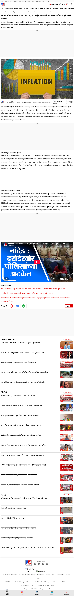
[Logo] (3, 4)
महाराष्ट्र (16, 8)
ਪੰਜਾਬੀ (29, 1)
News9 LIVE (40, 585)
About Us (14, 575)
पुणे (24, 8)
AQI (63, 4)
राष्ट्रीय (65, 8)
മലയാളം (38, 1)
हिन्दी (2, 1)
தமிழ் (33, 1)
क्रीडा (27, 8)
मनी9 (43, 1)
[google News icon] (17, 306)
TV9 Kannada (30, 582)
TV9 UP (33, 585)
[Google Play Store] (30, 570)
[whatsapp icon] (23, 306)
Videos (42, 8)
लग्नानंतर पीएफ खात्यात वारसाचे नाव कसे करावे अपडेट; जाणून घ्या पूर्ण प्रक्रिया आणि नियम (28, 293)
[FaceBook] (35, 564)
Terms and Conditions (63, 575)
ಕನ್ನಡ (11, 1)
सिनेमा (32, 8)
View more (67, 339)
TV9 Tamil (64, 582)
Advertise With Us (24, 575)
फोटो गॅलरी (49, 8)
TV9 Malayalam (24, 585)
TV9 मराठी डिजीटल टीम (11, 102)
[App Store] (41, 572)
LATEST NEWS (8, 8)
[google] (59, 102)
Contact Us (6, 575)
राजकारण (55, 8)
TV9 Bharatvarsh (10, 582)
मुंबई (20, 8)
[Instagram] (43, 564)
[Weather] (60, 4)
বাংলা (20, 1)
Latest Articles (8, 339)
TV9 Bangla (38, 582)
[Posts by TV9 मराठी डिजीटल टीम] (3, 102)
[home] (2, 8)
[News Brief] (53, 4)
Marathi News (5, 12)
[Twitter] (39, 564)
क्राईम (61, 8)
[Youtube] (47, 564)
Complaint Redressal (37, 575)
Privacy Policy (50, 575)
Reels (37, 8)
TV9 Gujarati (48, 582)
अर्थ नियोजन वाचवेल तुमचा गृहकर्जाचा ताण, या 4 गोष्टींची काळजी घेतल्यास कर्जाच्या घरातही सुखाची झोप (33, 288)
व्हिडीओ (4, 392)
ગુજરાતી (24, 1)
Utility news (14, 12)
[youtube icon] (11, 306)
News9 (6, 1)
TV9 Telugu (20, 582)
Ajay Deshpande (26, 102)
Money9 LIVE (49, 585)
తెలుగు (15, 1)
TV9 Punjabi (56, 582)
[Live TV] (67, 4)
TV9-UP (48, 1)
